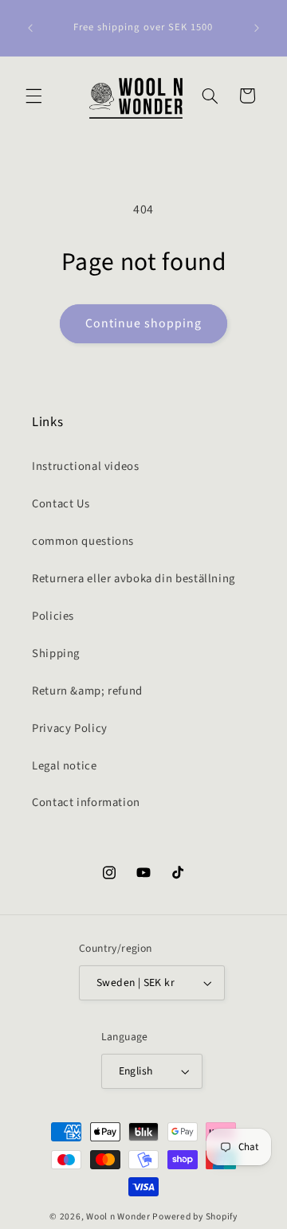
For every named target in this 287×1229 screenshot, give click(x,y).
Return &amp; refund (87, 691)
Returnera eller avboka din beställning (133, 578)
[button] (33, 95)
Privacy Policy (70, 728)
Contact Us (60, 503)
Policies (53, 616)
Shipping (56, 653)
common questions (83, 541)
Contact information (86, 802)
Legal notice (64, 765)
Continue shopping (143, 323)
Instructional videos (86, 466)
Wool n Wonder (118, 1216)
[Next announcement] (256, 27)
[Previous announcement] (30, 27)
